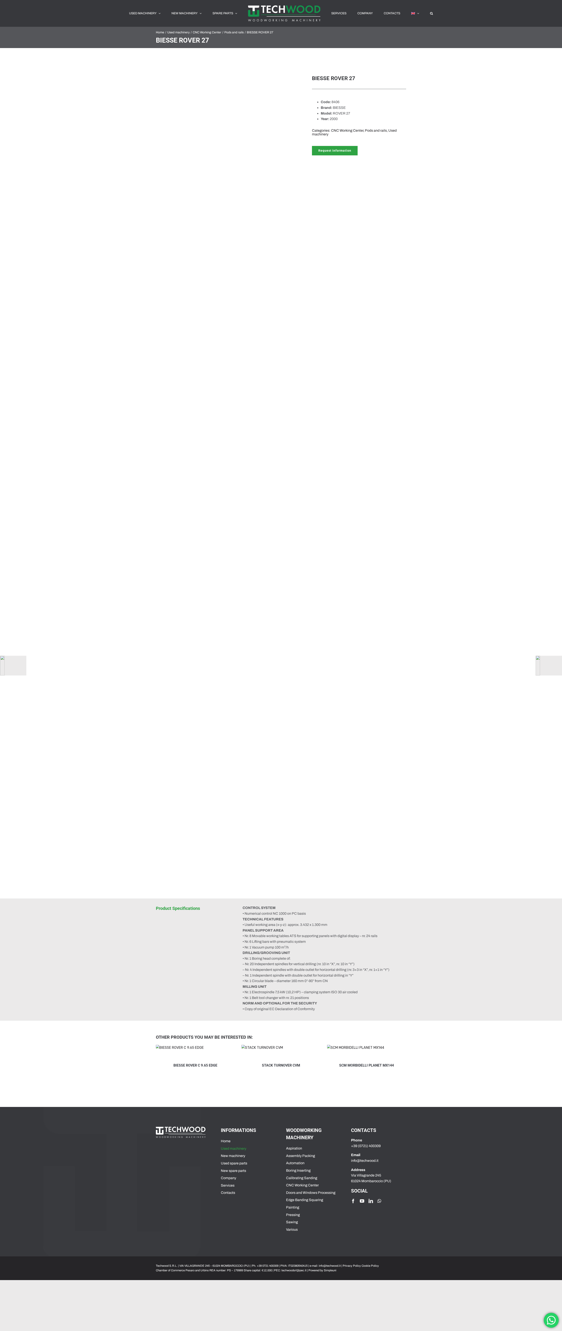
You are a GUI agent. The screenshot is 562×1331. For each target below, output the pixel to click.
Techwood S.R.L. (167, 1265)
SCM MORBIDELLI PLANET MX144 (311, 1065)
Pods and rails (376, 130)
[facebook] (353, 1201)
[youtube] (362, 1201)
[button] (406, 13)
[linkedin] (371, 1201)
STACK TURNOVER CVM (226, 1065)
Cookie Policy (370, 1265)
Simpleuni (330, 1270)
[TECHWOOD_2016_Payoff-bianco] (180, 1128)
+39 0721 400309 (267, 1265)
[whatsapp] (379, 1201)
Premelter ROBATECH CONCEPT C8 (397, 1065)
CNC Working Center (347, 130)
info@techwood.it (330, 1265)
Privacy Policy (352, 1265)
